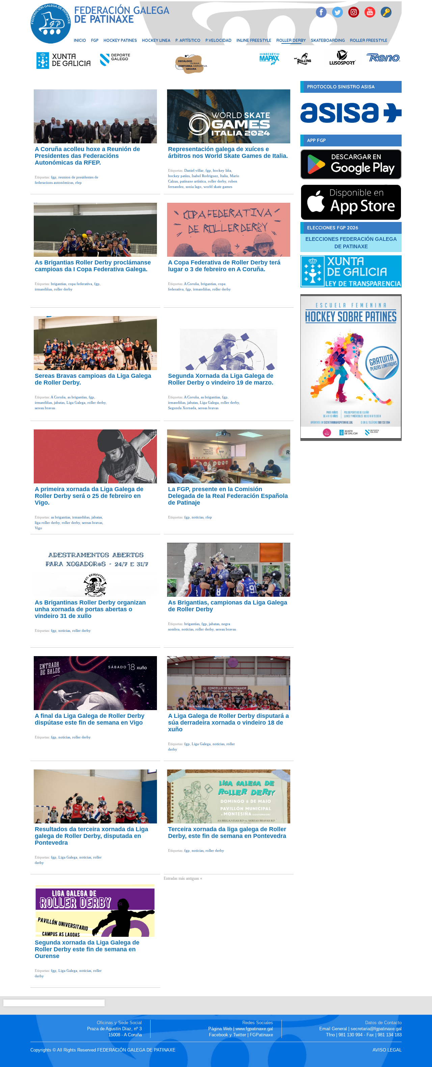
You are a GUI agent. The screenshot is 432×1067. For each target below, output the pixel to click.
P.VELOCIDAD (219, 40)
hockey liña (222, 170)
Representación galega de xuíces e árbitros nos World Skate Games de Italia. (228, 152)
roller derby (217, 181)
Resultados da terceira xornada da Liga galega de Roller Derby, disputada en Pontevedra (91, 836)
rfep (78, 182)
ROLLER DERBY (291, 40)
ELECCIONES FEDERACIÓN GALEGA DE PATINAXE (351, 242)
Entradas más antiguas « (183, 878)
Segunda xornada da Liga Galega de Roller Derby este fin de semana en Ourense (87, 949)
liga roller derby (47, 523)
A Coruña (191, 284)
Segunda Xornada (182, 408)
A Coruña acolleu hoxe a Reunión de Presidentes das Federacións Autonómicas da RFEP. (87, 156)
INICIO (80, 40)
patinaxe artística (193, 181)
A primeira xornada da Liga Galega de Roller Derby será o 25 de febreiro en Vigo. (89, 496)
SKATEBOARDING (328, 40)
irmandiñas (43, 289)
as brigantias (77, 397)
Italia (224, 176)
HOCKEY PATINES (120, 40)
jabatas (59, 402)
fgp (53, 177)
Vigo (38, 528)
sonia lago (193, 187)
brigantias (58, 284)
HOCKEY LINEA (156, 40)
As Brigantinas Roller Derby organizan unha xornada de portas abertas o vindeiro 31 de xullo (90, 609)
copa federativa (80, 284)
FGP (95, 40)
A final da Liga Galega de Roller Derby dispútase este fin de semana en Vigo (89, 719)
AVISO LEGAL (387, 1049)
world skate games (218, 187)
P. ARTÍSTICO (188, 40)
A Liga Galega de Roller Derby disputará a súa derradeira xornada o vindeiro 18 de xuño (228, 722)
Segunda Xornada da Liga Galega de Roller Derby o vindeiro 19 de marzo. (220, 379)
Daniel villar (194, 170)
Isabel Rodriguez (205, 176)
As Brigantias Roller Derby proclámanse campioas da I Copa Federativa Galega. (93, 266)
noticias (198, 517)
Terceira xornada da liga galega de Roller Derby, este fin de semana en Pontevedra (227, 832)
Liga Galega (75, 402)
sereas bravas (45, 408)
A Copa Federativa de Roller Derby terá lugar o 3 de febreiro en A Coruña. (224, 266)
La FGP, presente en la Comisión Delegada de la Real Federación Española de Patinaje (228, 496)
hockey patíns (179, 176)
